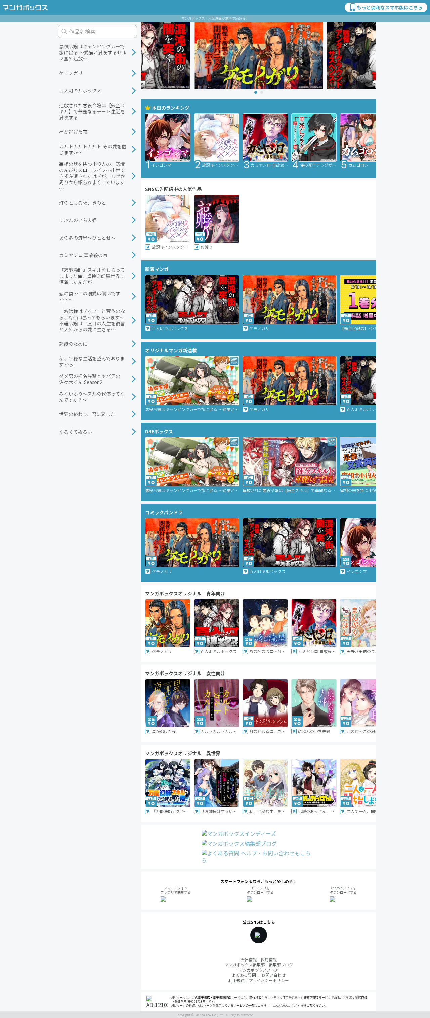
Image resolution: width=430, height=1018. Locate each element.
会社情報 (249, 959)
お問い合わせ (273, 975)
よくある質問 (244, 975)
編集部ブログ (281, 964)
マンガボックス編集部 (244, 964)
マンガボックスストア (259, 970)
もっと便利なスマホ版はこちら (390, 7)
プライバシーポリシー (269, 980)
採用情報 (269, 959)
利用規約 (236, 980)
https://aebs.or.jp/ (284, 1005)
